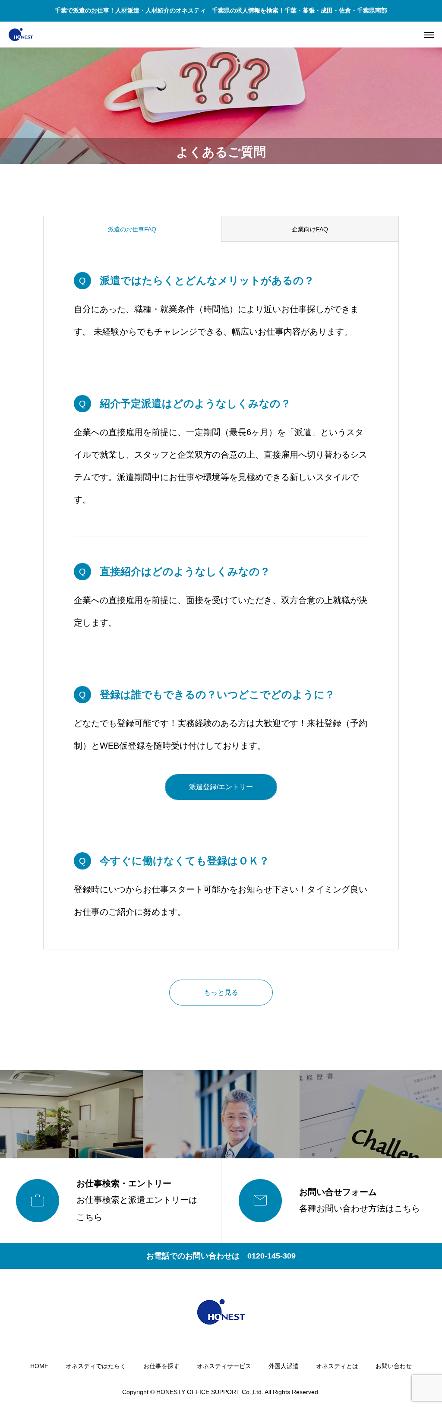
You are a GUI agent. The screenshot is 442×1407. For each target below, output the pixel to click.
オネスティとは (337, 1366)
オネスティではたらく (96, 1366)
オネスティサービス (224, 1366)
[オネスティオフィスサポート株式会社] (21, 34)
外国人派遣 (283, 1366)
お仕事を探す (161, 1366)
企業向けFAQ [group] (310, 229)
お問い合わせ (394, 1366)
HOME (39, 1366)
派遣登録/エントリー (221, 786)
